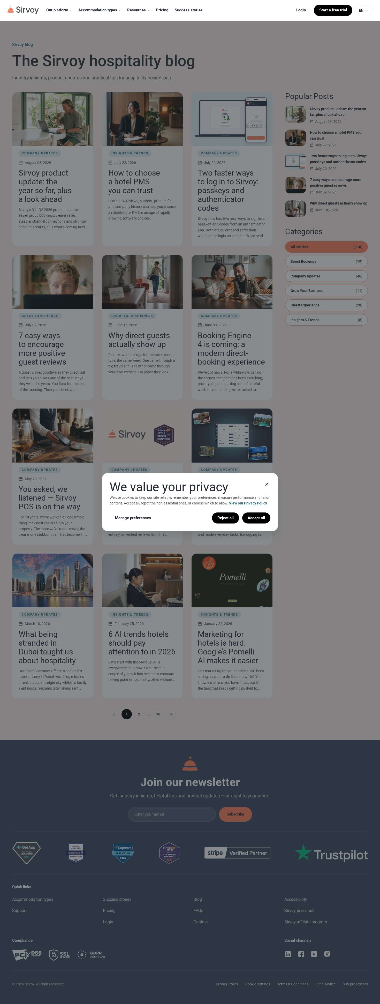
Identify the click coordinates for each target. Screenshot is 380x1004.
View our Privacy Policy (248, 503)
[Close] (266, 484)
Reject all (225, 517)
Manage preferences (133, 517)
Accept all (256, 517)
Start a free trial (333, 10)
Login (301, 10)
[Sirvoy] (23, 10)
